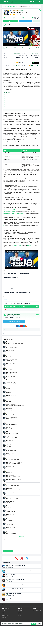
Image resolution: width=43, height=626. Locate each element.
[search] (12, 2)
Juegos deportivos (35, 53)
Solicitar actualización (17, 65)
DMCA (3, 613)
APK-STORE (5, 2)
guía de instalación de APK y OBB (31, 195)
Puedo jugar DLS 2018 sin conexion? (11, 288)
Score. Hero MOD (17, 245)
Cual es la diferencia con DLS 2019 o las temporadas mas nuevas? (17, 292)
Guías (34, 1)
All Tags (19, 615)
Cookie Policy (4, 617)
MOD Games (20, 613)
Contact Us (3, 612)
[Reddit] (26, 326)
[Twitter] (19, 326)
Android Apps (20, 612)
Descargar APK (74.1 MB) (11, 21)
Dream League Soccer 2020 (9, 211)
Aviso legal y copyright (7, 333)
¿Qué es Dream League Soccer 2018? (12, 95)
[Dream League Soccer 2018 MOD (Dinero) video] (15, 36)
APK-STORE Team (17, 53)
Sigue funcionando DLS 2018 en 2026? (11, 277)
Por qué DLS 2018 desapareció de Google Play (14, 97)
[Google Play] (35, 63)
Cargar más (21, 536)
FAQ (33, 612)
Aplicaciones (26, 1)
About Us (3, 610)
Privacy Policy (4, 618)
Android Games (21, 610)
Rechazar (39, 623)
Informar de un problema (34, 65)
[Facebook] (17, 326)
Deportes (5, 299)
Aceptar (33, 623)
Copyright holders (5, 615)
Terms (3, 620)
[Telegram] (24, 326)
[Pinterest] (21, 326)
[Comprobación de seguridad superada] (39, 10)
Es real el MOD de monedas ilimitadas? (11, 281)
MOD (31, 1)
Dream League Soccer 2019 (9, 209)
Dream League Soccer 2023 (9, 213)
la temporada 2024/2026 (20, 213)
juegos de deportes (31, 245)
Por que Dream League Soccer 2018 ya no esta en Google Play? (16, 273)
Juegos (20, 1)
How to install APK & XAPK (37, 610)
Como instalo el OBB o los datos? (10, 284)
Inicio (16, 1)
